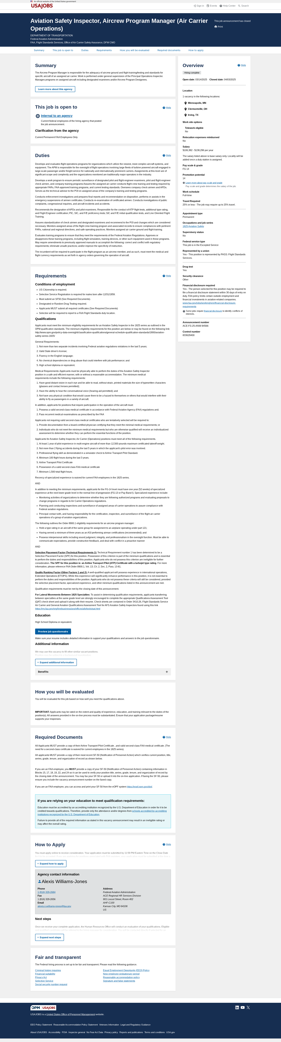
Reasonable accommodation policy (121, 977)
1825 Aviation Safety (193, 226)
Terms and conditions (154, 1032)
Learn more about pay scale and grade (204, 182)
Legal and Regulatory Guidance (135, 1024)
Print (220, 26)
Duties (84, 50)
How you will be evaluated (134, 50)
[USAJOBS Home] (42, 6)
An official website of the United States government (55, 1)
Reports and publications (131, 1032)
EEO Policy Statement (41, 1024)
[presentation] (214, 103)
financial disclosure (213, 311)
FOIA (64, 1032)
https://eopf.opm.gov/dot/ (139, 786)
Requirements (104, 50)
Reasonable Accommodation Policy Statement (75, 1024)
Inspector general (76, 1032)
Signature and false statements (119, 981)
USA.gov (170, 1032)
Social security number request (51, 984)
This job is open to (63, 50)
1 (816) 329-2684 (46, 892)
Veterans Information (109, 1024)
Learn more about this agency (55, 89)
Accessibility (54, 1032)
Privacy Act (41, 977)
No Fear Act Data (94, 1032)
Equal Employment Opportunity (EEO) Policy (126, 970)
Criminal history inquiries (48, 970)
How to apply (196, 50)
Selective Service (44, 981)
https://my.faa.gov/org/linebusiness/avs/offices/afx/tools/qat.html (67, 608)
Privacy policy (111, 1032)
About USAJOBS (38, 1032)
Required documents (168, 50)
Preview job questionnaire (53, 631)
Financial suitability (45, 974)
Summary (39, 50)
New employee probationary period (121, 974)
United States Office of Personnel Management (70, 1014)
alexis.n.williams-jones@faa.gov (54, 906)
